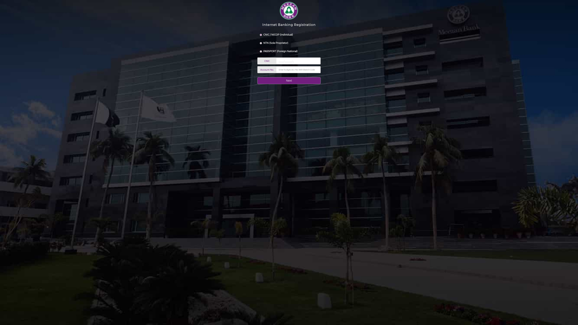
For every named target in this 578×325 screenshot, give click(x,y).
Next (289, 80)
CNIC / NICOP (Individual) (278, 34)
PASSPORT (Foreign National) (280, 51)
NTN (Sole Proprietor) (275, 43)
